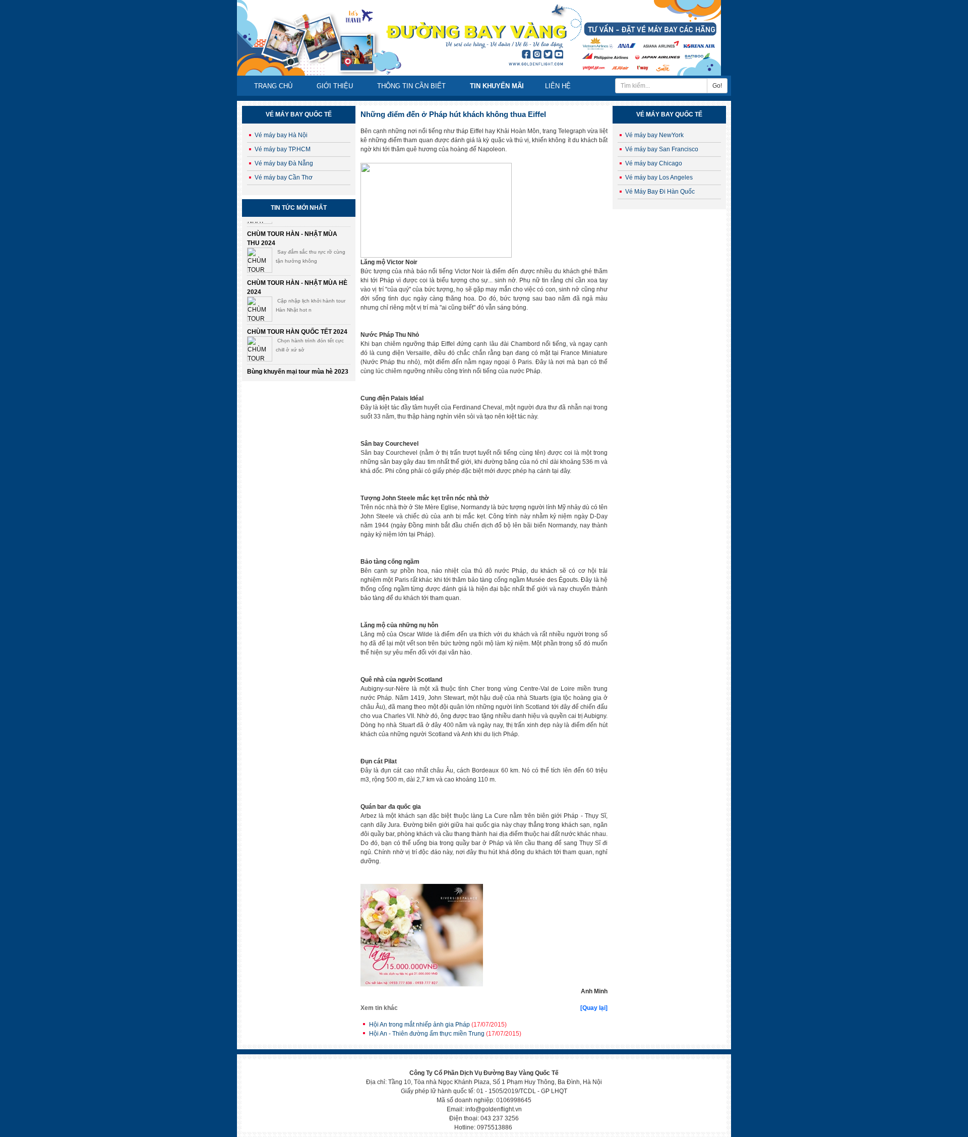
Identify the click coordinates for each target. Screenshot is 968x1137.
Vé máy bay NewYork (654, 135)
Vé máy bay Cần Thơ (284, 177)
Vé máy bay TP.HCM (283, 149)
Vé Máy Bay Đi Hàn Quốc (660, 191)
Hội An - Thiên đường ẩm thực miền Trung (445, 1033)
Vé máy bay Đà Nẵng (284, 163)
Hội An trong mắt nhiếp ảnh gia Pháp (438, 1024)
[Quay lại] (594, 1007)
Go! (717, 85)
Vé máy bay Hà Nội (281, 135)
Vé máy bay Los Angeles (659, 177)
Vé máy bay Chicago (653, 163)
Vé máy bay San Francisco (661, 149)
